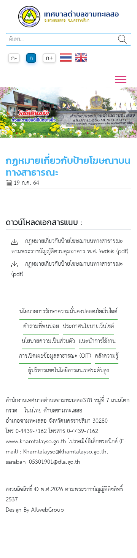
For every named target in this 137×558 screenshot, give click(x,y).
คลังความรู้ (106, 356)
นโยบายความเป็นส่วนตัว (48, 341)
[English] (81, 61)
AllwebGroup (47, 509)
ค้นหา (122, 39)
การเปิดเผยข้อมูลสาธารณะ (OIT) (55, 356)
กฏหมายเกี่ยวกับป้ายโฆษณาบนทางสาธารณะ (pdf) (67, 269)
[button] (10, 112)
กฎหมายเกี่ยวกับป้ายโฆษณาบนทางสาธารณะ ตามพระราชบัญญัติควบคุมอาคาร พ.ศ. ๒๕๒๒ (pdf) (69, 246)
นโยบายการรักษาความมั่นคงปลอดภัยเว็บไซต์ (68, 312)
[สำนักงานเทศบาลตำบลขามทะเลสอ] (68, 16)
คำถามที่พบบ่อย (41, 327)
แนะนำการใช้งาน (97, 341)
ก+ (49, 58)
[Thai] (66, 61)
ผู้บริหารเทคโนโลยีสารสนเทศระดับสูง (68, 371)
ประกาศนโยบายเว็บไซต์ (88, 327)
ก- (14, 58)
